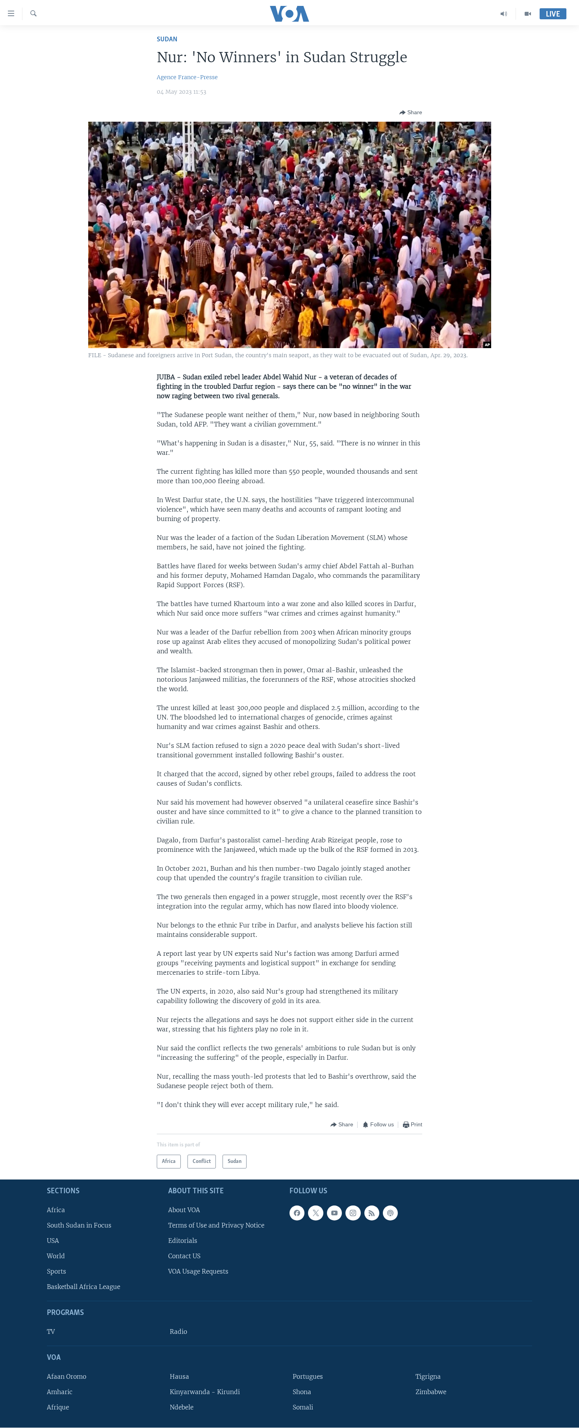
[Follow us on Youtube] (334, 1212)
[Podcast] (390, 1212)
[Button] (410, 112)
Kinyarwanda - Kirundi (205, 1392)
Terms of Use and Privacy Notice (216, 1225)
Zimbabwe (431, 1392)
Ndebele (181, 1407)
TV (51, 1331)
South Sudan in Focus (79, 1225)
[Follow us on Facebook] (297, 1212)
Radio (178, 1331)
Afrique (58, 1407)
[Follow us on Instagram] (352, 1212)
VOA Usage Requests (198, 1271)
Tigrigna (428, 1376)
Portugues (308, 1376)
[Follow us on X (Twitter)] (315, 1212)
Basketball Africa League (83, 1287)
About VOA (184, 1210)
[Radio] (504, 14)
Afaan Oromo (66, 1376)
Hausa (179, 1376)
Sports (56, 1271)
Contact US (184, 1256)
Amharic (59, 1392)
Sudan (167, 39)
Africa (56, 1210)
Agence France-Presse (187, 77)
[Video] (528, 14)
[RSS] (371, 1212)
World (56, 1256)
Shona (302, 1392)
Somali (303, 1407)
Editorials (182, 1240)
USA (53, 1240)
